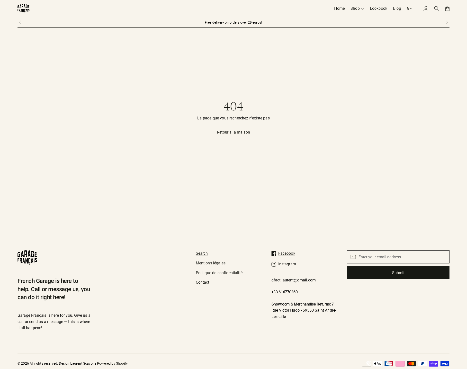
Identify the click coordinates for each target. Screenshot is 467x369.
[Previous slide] (20, 22)
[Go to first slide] (447, 22)
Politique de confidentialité (219, 272)
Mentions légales (211, 263)
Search (202, 253)
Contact (202, 282)
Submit (398, 272)
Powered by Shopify (112, 363)
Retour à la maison (233, 132)
